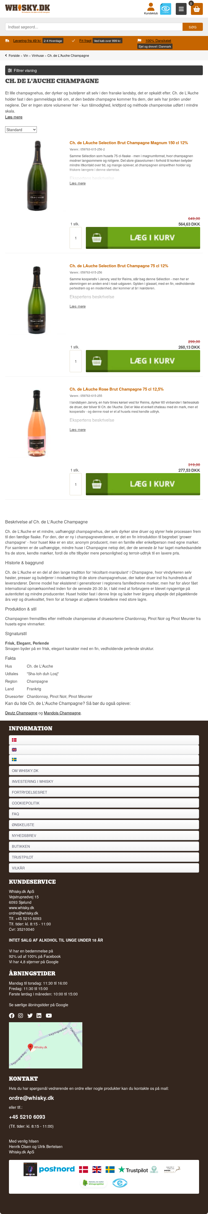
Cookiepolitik (26, 803)
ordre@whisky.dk (23, 913)
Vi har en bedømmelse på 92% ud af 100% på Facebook (35, 953)
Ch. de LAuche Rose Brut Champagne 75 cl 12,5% (117, 389)
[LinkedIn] (40, 1017)
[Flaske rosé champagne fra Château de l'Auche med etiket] (37, 456)
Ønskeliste (23, 824)
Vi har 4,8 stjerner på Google (33, 961)
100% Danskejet (158, 40)
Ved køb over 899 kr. (107, 40)
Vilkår (18, 867)
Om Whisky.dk (25, 770)
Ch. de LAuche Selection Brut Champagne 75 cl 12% (119, 266)
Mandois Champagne (62, 712)
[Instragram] (21, 1017)
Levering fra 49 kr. (27, 40)
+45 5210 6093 (27, 1116)
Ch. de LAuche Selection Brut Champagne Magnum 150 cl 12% (129, 143)
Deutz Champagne (21, 712)
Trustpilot (22, 857)
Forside (14, 55)
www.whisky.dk (21, 907)
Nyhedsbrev (24, 835)
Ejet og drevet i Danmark (155, 46)
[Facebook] (12, 1017)
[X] (30, 1017)
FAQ (15, 813)
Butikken (21, 846)
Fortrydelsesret (29, 792)
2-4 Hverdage (53, 40)
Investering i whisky (32, 781)
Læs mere (13, 117)
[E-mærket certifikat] (165, 9)
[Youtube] (49, 1017)
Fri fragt (85, 40)
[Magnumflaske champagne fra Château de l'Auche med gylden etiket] (37, 210)
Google (62, 1004)
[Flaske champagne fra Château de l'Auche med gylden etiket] (37, 333)
